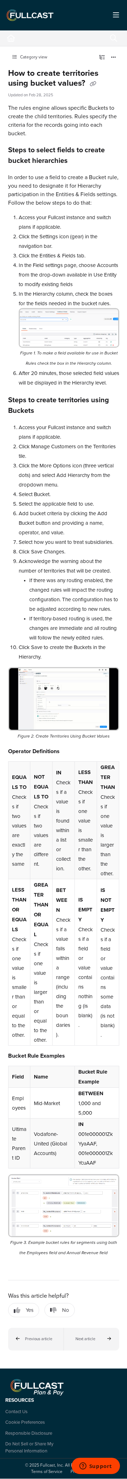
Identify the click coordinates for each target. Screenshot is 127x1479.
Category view (33, 57)
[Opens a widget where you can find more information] (95, 1466)
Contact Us (16, 1411)
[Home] (30, 15)
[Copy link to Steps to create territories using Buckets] (45, 411)
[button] (36, 1339)
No (65, 1310)
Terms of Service (46, 1471)
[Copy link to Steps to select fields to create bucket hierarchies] (78, 161)
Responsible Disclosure (28, 1433)
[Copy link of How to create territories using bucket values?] (93, 83)
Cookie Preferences (25, 1422)
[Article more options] (113, 57)
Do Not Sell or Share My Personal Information (29, 1447)
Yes (30, 1310)
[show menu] (116, 15)
